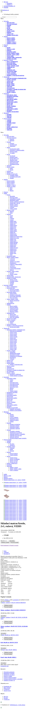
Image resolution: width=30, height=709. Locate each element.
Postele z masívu (14, 204)
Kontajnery (10, 107)
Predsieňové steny (14, 418)
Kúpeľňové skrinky (14, 425)
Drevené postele (14, 197)
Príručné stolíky (13, 151)
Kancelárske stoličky (12, 99)
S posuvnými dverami (15, 268)
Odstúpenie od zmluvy (9, 674)
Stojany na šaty (13, 279)
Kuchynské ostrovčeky (15, 296)
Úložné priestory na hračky (16, 375)
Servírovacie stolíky (12, 71)
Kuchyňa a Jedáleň (8, 60)
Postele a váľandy (11, 79)
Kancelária (6, 93)
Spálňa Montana (14, 242)
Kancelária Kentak (14, 384)
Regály (11, 169)
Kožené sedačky (11, 38)
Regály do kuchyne (14, 300)
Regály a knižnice (11, 106)
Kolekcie (9, 50)
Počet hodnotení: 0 (5, 545)
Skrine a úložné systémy (13, 53)
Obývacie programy (12, 24)
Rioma (11, 389)
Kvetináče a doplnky (15, 431)
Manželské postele (14, 200)
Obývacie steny (11, 22)
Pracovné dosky (14, 297)
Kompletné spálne (11, 51)
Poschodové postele (14, 354)
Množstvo (3, 541)
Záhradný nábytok (14, 437)
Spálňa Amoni (13, 222)
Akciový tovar (7, 690)
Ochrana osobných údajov (10, 677)
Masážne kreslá (13, 160)
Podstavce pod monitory (16, 410)
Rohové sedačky (11, 39)
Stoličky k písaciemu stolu (16, 364)
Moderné (12, 140)
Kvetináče (9, 128)
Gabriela (12, 218)
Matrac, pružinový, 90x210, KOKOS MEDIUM (13, 610)
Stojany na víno (13, 462)
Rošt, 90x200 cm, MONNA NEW (9, 642)
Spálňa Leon (13, 239)
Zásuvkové (12, 146)
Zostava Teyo (13, 346)
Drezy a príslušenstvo (12, 61)
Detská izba (6, 77)
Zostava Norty (13, 342)
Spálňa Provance (14, 247)
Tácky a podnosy (14, 470)
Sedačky (6, 36)
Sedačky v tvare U (11, 42)
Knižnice (9, 32)
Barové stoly (13, 314)
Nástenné (12, 448)
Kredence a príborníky (15, 295)
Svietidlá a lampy (11, 122)
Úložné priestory (14, 206)
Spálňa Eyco (13, 228)
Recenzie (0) (7, 553)
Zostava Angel (13, 334)
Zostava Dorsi (13, 335)
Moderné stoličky (14, 311)
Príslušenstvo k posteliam (16, 356)
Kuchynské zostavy (14, 290)
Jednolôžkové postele (15, 199)
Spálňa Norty (13, 245)
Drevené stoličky (14, 307)
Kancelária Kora (14, 385)
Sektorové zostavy (14, 420)
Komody (9, 25)
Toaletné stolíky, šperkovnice (14, 57)
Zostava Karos (13, 339)
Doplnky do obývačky (12, 35)
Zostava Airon (13, 332)
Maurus (12, 388)
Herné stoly (10, 104)
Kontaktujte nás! (5, 666)
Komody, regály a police (13, 54)
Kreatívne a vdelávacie (15, 374)
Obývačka (6, 21)
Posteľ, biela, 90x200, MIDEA (8, 657)
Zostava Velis (13, 349)
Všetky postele (13, 208)
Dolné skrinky (13, 293)
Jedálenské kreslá (14, 309)
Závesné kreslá (11, 88)
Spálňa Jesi (12, 232)
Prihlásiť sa (9, 4)
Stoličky (9, 68)
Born (11, 189)
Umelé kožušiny (14, 455)
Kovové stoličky (14, 310)
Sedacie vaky (10, 33)
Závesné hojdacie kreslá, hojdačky (18, 438)
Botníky (12, 414)
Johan (11, 381)
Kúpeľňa (9, 115)
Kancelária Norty (14, 386)
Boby (11, 188)
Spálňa (5, 46)
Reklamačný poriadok (9, 673)
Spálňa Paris (13, 246)
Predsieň (9, 114)
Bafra (11, 217)
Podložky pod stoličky (15, 409)
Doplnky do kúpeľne (15, 424)
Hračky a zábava (11, 92)
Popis (5, 551)
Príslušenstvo (10, 97)
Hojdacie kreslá (13, 157)
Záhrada (9, 117)
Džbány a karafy (14, 467)
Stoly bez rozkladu (14, 317)
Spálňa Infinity (13, 231)
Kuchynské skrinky (12, 64)
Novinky (6, 698)
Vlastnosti (6, 552)
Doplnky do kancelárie (13, 111)
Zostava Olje (13, 343)
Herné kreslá (10, 100)
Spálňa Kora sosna (14, 238)
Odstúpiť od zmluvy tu (9, 680)
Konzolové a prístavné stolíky (17, 150)
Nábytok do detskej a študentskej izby (17, 78)
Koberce (9, 124)
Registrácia (9, 3)
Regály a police (11, 31)
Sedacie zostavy (11, 40)
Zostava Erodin (13, 336)
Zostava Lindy (13, 341)
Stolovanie (9, 129)
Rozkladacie (13, 357)
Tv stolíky (12, 153)
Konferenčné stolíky (15, 149)
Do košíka (12, 541)
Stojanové (12, 445)
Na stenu (12, 444)
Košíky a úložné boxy (12, 127)
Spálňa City (13, 224)
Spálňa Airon (13, 221)
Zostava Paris (13, 345)
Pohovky (6, 45)
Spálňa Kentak (13, 235)
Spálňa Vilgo (13, 253)
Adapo (11, 380)
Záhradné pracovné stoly (16, 435)
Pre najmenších (11, 90)
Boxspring (12, 196)
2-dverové (12, 260)
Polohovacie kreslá (14, 161)
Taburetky (9, 29)
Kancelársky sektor (12, 95)
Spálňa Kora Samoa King (16, 236)
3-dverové (12, 265)
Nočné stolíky (10, 56)
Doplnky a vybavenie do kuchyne (15, 75)
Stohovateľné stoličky (12, 109)
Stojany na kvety (14, 460)
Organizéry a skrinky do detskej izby (16, 89)
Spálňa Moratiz (13, 243)
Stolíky (8, 26)
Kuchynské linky (11, 63)
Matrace (12, 211)
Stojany (9, 125)
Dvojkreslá (12, 156)
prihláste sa (7, 599)
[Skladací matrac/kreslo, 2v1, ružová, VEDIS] (15, 482)
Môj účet (6, 696)
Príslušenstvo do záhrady (16, 432)
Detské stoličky (11, 83)
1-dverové (12, 258)
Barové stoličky (13, 306)
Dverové (12, 143)
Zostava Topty (13, 348)
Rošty (11, 213)
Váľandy (12, 207)
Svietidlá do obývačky (15, 176)
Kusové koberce (14, 453)
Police (11, 168)
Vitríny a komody (11, 72)
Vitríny (11, 302)
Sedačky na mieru (11, 43)
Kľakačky (9, 110)
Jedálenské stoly (11, 70)
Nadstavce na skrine (15, 261)
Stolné (11, 449)
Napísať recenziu (14, 545)
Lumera (12, 220)
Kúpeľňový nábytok (15, 428)
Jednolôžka (12, 352)
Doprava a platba (8, 676)
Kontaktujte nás (7, 686)
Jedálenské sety (11, 67)
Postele (8, 47)
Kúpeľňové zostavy (14, 427)
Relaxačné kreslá (14, 162)
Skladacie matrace (8, 478)
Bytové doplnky (8, 118)
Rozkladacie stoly (14, 316)
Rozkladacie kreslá (14, 164)
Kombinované (13, 144)
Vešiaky (12, 421)
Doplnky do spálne (12, 58)
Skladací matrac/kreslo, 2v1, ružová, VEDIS (14, 480)
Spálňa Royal (13, 249)
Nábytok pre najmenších (16, 331)
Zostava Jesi (13, 338)
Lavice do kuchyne (12, 74)
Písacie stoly (10, 82)
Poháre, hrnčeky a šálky (15, 469)
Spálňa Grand (13, 229)
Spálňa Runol (13, 250)
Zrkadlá (9, 121)
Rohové (12, 270)
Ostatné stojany (13, 457)
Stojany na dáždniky (15, 459)
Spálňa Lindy (13, 240)
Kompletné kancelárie (12, 96)
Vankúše (9, 120)
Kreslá (8, 28)
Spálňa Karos (13, 233)
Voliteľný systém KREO (16, 264)
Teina (11, 254)
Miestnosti (6, 113)
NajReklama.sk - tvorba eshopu (17, 705)
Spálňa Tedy (13, 252)
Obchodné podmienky (9, 672)
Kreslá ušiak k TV (14, 158)
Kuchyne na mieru (14, 289)
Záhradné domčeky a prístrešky (17, 434)
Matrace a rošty (11, 49)
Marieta (12, 190)
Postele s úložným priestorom (17, 201)
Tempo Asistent (13, 391)
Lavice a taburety (14, 417)
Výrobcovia (6, 689)
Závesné (12, 450)
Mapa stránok (7, 688)
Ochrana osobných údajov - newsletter (13, 679)
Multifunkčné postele (15, 353)
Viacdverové (13, 267)
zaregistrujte (16, 599)
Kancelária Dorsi (14, 382)
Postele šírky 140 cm (15, 203)
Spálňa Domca (13, 225)
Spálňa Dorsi (13, 226)
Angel (11, 215)
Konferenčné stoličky (12, 102)
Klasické (12, 139)
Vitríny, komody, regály (13, 65)
